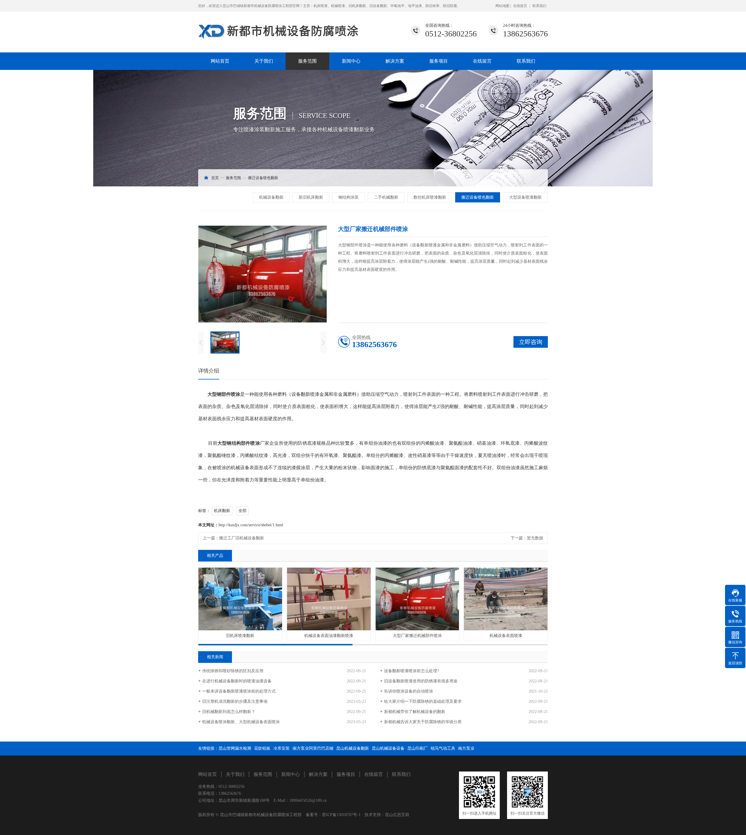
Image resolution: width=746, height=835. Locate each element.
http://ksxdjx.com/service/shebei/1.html (251, 525)
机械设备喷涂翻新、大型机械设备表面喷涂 (241, 722)
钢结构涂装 (348, 197)
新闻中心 (351, 61)
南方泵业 (466, 748)
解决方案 (395, 61)
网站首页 (220, 61)
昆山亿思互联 (397, 815)
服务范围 (307, 61)
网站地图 (502, 6)
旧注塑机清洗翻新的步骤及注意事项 (235, 701)
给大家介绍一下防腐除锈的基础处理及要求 (423, 701)
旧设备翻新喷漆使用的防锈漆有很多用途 (421, 681)
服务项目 (438, 61)
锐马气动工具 (443, 748)
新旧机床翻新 (311, 197)
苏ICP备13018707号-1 (341, 815)
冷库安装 (281, 748)
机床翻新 (222, 511)
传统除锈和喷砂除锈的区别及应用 (232, 671)
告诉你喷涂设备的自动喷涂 (408, 691)
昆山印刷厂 (417, 748)
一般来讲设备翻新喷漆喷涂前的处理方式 (239, 691)
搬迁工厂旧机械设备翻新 (241, 538)
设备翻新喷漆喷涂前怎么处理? (411, 671)
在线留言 (520, 6)
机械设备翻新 (271, 197)
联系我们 (539, 6)
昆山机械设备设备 (388, 748)
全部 (242, 511)
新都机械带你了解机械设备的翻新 (414, 711)
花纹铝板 (262, 748)
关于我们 (263, 61)
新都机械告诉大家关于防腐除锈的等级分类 (423, 722)
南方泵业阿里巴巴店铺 (313, 748)
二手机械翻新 (386, 197)
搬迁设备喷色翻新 (263, 178)
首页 (215, 178)
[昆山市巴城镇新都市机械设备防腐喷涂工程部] (279, 27)
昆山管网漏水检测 (235, 748)
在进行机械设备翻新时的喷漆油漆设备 (237, 681)
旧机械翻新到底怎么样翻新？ (228, 711)
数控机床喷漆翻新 (430, 197)
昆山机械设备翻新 (352, 748)
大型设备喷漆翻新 (525, 197)
